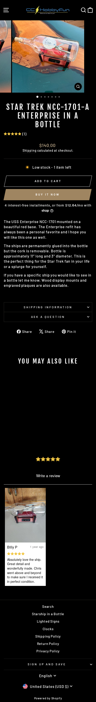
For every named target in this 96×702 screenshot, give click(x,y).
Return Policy (48, 644)
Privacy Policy (48, 651)
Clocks (48, 629)
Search (48, 606)
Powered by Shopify (48, 698)
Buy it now (47, 194)
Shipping (30, 150)
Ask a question (48, 317)
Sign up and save (47, 664)
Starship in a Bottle (48, 614)
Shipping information (48, 307)
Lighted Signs (48, 621)
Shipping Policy (48, 636)
